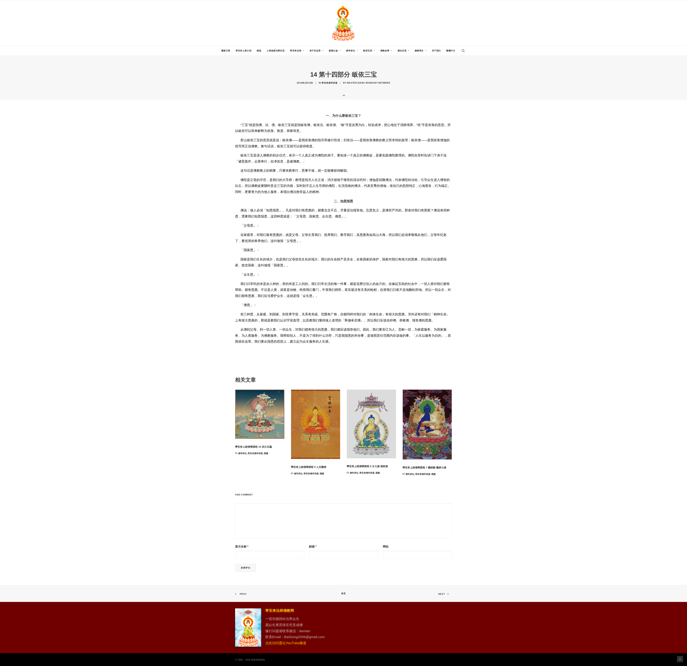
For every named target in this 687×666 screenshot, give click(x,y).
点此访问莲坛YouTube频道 (285, 643)
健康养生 (419, 50)
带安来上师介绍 (243, 50)
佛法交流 (402, 50)
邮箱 (312, 546)
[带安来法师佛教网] (343, 23)
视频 (266, 473)
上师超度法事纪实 (276, 50)
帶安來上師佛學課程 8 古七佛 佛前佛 (311, 466)
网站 (386, 546)
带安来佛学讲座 (329, 83)
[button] (465, 50)
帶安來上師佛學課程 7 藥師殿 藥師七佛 (368, 467)
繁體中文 (450, 50)
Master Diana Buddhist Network (368, 83)
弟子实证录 (315, 50)
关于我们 (436, 50)
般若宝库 (367, 50)
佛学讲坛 (350, 50)
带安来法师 (295, 50)
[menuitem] (226, 50)
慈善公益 (333, 50)
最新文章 (225, 50)
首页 (343, 593)
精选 (259, 50)
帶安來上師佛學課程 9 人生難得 (253, 467)
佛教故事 (384, 50)
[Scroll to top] (680, 658)
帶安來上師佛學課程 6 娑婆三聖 (420, 463)
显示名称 (241, 546)
